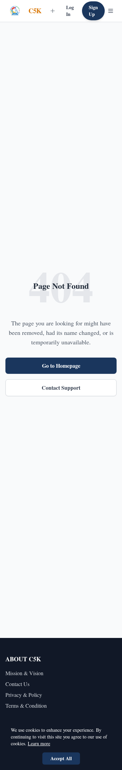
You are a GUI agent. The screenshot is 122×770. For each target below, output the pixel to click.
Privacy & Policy (23, 694)
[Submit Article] (52, 11)
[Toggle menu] (111, 11)
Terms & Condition (26, 705)
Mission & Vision (24, 673)
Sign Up (93, 11)
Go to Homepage (61, 365)
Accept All (61, 758)
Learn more (39, 743)
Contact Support (61, 387)
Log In (70, 11)
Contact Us (17, 683)
